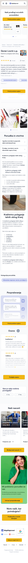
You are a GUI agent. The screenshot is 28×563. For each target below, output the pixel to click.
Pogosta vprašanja (14, 551)
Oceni (23, 60)
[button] (14, 36)
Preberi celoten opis (6, 75)
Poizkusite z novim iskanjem (14, 517)
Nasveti (5, 544)
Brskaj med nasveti (13, 450)
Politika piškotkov (19, 550)
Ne (21, 394)
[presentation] (5, 119)
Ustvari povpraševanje (12, 500)
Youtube (13, 534)
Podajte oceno (14, 377)
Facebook (5, 534)
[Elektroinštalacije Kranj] (10, 118)
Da (9, 394)
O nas (13, 544)
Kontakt (21, 544)
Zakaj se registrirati (13, 540)
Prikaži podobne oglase (14, 19)
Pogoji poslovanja (8, 550)
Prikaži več (3, 83)
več (18, 31)
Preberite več (7, 441)
